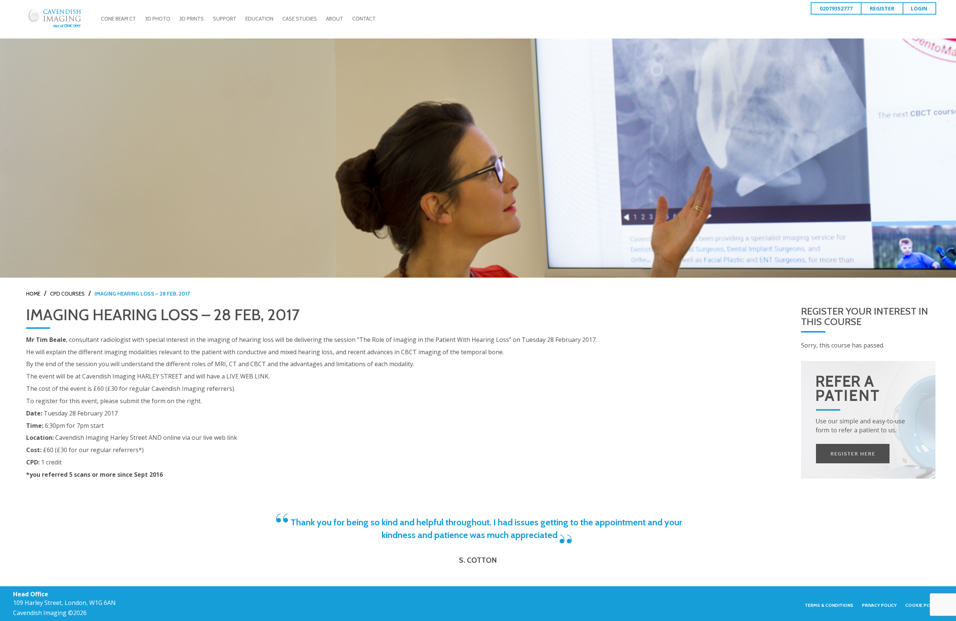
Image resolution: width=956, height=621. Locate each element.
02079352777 (836, 8)
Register (882, 8)
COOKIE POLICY (922, 605)
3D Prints (191, 18)
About (334, 18)
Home (33, 293)
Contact (364, 18)
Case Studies (299, 18)
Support (224, 18)
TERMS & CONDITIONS (829, 605)
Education (259, 18)
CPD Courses (67, 293)
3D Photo (157, 18)
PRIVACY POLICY (879, 605)
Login (919, 8)
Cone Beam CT (118, 18)
